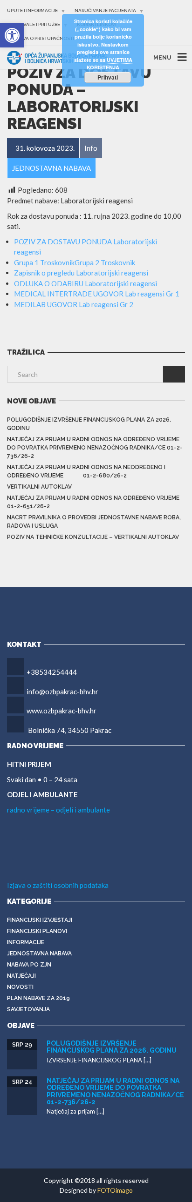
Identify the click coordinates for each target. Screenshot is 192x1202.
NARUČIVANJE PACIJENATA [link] (105, 10)
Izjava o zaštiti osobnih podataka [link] (58, 885)
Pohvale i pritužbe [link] (36, 24)
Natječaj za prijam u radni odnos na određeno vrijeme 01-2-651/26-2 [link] (93, 502)
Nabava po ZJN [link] (29, 964)
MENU (162, 57)
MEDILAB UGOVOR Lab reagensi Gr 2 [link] (73, 304)
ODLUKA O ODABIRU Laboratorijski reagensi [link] (85, 283)
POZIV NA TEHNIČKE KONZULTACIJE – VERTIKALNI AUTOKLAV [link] (93, 537)
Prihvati (107, 77)
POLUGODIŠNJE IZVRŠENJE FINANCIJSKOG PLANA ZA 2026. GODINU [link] (89, 423)
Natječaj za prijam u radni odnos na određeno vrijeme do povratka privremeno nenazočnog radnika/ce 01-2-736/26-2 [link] (95, 447)
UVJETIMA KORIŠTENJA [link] (109, 63)
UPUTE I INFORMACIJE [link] (32, 10)
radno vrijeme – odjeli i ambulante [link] (58, 810)
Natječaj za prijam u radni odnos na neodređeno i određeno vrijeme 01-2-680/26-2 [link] (86, 471)
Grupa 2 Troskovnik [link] (105, 262)
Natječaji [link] (21, 976)
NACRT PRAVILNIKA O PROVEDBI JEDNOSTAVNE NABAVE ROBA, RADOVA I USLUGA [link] (94, 521)
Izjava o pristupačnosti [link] (43, 38)
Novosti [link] (20, 987)
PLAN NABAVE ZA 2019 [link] (38, 998)
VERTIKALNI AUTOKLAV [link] (39, 486)
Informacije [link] (25, 942)
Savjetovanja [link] (28, 1009)
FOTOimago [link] (115, 1190)
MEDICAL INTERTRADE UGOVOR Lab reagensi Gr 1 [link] (96, 293)
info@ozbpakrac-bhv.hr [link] (62, 691)
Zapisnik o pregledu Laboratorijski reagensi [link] (81, 273)
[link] (12, 35)
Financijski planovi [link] (37, 931)
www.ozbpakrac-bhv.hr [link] (61, 710)
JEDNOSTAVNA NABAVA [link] (39, 953)
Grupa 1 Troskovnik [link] (44, 262)
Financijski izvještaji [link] (39, 920)
